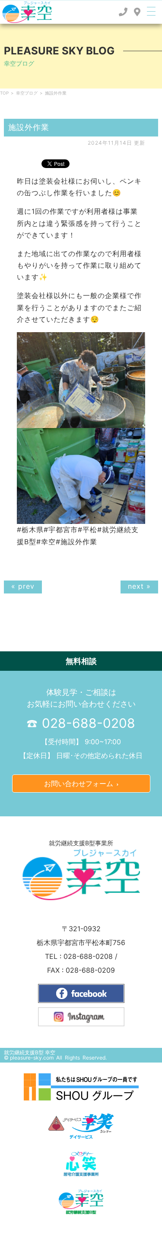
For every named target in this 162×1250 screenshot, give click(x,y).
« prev (23, 586)
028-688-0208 (86, 723)
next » (139, 586)
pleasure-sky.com (32, 1057)
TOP (4, 93)
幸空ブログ (27, 93)
